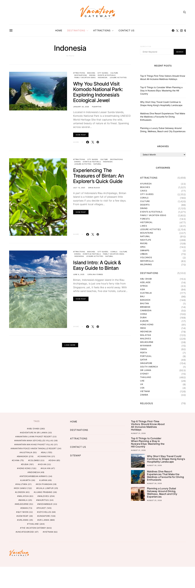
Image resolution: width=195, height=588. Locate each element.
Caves (143, 191)
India (143, 328)
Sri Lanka (145, 370)
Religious (146, 403)
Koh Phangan (47, 484)
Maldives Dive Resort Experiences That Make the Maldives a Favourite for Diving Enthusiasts (162, 116)
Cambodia (145, 310)
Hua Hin (48, 468)
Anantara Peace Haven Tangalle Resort (36, 448)
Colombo (36, 460)
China (143, 314)
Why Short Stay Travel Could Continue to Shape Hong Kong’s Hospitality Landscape (166, 459)
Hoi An (45, 464)
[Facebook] (173, 30)
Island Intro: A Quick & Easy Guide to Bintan (97, 265)
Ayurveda (146, 184)
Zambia (144, 395)
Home (58, 30)
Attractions (101, 30)
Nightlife (145, 240)
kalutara (24, 484)
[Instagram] (181, 30)
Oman (143, 349)
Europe (144, 321)
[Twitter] (177, 30)
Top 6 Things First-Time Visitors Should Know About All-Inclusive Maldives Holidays (148, 425)
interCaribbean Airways (36, 476)
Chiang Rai (47, 456)
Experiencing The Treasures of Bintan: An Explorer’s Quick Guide (98, 175)
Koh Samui (23, 488)
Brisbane (145, 307)
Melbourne (146, 342)
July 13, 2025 (79, 188)
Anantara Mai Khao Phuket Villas (37, 444)
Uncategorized (28, 532)
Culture (114, 73)
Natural (97, 164)
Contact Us (127, 30)
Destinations (76, 30)
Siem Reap (25, 516)
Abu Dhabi (146, 279)
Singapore (146, 363)
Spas (142, 247)
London (23, 492)
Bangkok (145, 300)
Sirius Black (94, 188)
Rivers (143, 243)
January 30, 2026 (81, 107)
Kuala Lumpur (47, 488)
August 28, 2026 (154, 483)
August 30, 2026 (154, 465)
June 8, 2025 (78, 274)
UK (141, 384)
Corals (113, 252)
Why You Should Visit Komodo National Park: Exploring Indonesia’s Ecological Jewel (98, 92)
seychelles (47, 512)
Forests (145, 219)
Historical (146, 222)
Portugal (146, 356)
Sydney (144, 374)
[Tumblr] (185, 30)
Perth (143, 353)
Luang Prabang (46, 492)
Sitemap (75, 455)
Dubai (143, 318)
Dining (92, 75)
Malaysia (145, 335)
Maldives (145, 339)
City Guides (103, 73)
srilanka (25, 520)
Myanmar (145, 346)
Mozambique (48, 504)
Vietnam (145, 391)
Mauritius (46, 500)
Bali (142, 296)
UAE (142, 381)
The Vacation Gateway (36, 528)
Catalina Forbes (95, 274)
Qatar (143, 360)
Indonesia (102, 77)
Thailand (145, 377)
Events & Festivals (107, 75)
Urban (143, 254)
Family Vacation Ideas (85, 77)
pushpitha (96, 107)
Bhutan (144, 303)
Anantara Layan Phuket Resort (37, 436)
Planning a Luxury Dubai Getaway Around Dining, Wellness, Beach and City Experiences (162, 492)
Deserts (145, 205)
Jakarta (28, 480)
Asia (142, 289)
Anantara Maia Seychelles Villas (37, 440)
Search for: (145, 46)
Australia (146, 293)
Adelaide (145, 282)
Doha (55, 460)
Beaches (91, 73)
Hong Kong (147, 325)
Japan (46, 480)
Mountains (146, 233)
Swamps (144, 250)
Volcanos (146, 257)
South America (149, 367)
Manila (26, 500)
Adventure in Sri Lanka (36, 432)
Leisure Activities (118, 77)
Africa (144, 286)
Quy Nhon (25, 512)
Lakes (143, 226)
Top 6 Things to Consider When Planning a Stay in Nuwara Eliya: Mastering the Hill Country (161, 90)
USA (142, 388)
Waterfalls (147, 261)
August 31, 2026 (138, 433)
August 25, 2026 (154, 500)
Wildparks (146, 265)
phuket (45, 508)
